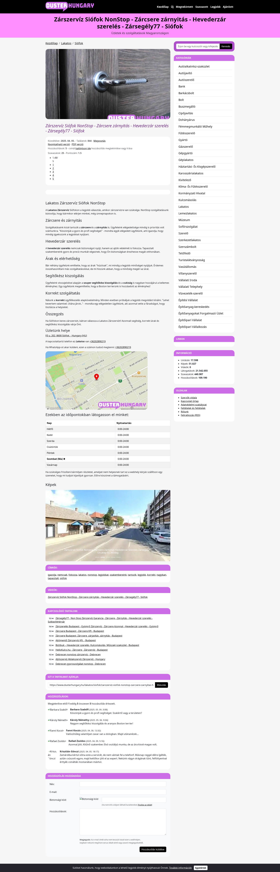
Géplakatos (185, 160)
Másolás (161, 685)
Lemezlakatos (187, 213)
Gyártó (183, 140)
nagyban (161, 574)
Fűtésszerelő (186, 133)
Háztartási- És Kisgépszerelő (197, 167)
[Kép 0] (97, 557)
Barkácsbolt (186, 93)
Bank (181, 86)
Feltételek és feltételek (193, 408)
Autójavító (185, 73)
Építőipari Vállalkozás (192, 327)
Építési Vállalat (188, 300)
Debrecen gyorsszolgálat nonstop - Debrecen (81, 663)
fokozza (73, 574)
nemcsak (62, 574)
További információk (180, 867)
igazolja (52, 574)
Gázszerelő (185, 147)
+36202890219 (98, 341)
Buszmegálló (186, 106)
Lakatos (66, 43)
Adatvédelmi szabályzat (194, 404)
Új (172, 6)
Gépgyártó (185, 153)
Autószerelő (186, 80)
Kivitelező (184, 180)
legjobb (142, 574)
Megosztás (99, 140)
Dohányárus (186, 120)
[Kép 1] (102, 557)
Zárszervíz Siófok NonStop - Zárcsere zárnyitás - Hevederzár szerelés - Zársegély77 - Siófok (98, 597)
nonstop (92, 574)
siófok (63, 578)
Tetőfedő (184, 253)
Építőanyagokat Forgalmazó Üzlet (200, 313)
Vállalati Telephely (190, 287)
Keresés (226, 46)
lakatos (82, 574)
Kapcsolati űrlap (190, 401)
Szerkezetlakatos (189, 240)
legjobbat (103, 574)
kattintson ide (83, 148)
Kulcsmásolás (187, 200)
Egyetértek (200, 867)
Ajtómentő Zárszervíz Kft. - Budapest (76, 640)
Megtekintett (184, 6)
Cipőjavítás (185, 113)
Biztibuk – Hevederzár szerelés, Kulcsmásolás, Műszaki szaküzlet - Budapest (97, 645)
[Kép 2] (108, 557)
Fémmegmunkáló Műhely (195, 126)
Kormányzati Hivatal (191, 193)
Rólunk (185, 411)
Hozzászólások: (58, 811)
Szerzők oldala (189, 397)
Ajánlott (228, 6)
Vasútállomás (187, 267)
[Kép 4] (118, 557)
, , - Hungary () (66, 335)
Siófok (79, 43)
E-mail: (53, 792)
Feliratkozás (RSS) (190, 415)
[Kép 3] (113, 557)
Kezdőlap (163, 6)
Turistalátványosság (191, 260)
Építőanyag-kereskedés (193, 307)
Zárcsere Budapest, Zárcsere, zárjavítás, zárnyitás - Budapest (89, 635)
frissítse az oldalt (145, 805)
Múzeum (184, 220)
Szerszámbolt (187, 247)
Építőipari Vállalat (190, 320)
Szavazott (201, 6)
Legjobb (215, 6)
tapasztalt (53, 578)
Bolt (181, 100)
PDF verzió (77, 144)
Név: (52, 784)
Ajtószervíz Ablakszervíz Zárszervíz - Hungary (80, 659)
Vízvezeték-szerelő (190, 293)
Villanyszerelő (187, 273)
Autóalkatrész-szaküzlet (194, 66)
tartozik (132, 574)
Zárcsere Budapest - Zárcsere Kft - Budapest (80, 631)
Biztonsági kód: (58, 799)
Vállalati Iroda (187, 280)
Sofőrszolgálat (188, 227)
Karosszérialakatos (190, 173)
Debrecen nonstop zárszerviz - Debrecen (78, 654)
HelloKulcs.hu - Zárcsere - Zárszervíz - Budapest (82, 649)
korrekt (151, 574)
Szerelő (183, 233)
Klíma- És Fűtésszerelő (193, 186)
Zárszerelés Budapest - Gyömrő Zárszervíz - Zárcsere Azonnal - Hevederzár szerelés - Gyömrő (107, 626)
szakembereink (118, 574)
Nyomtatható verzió (59, 144)
